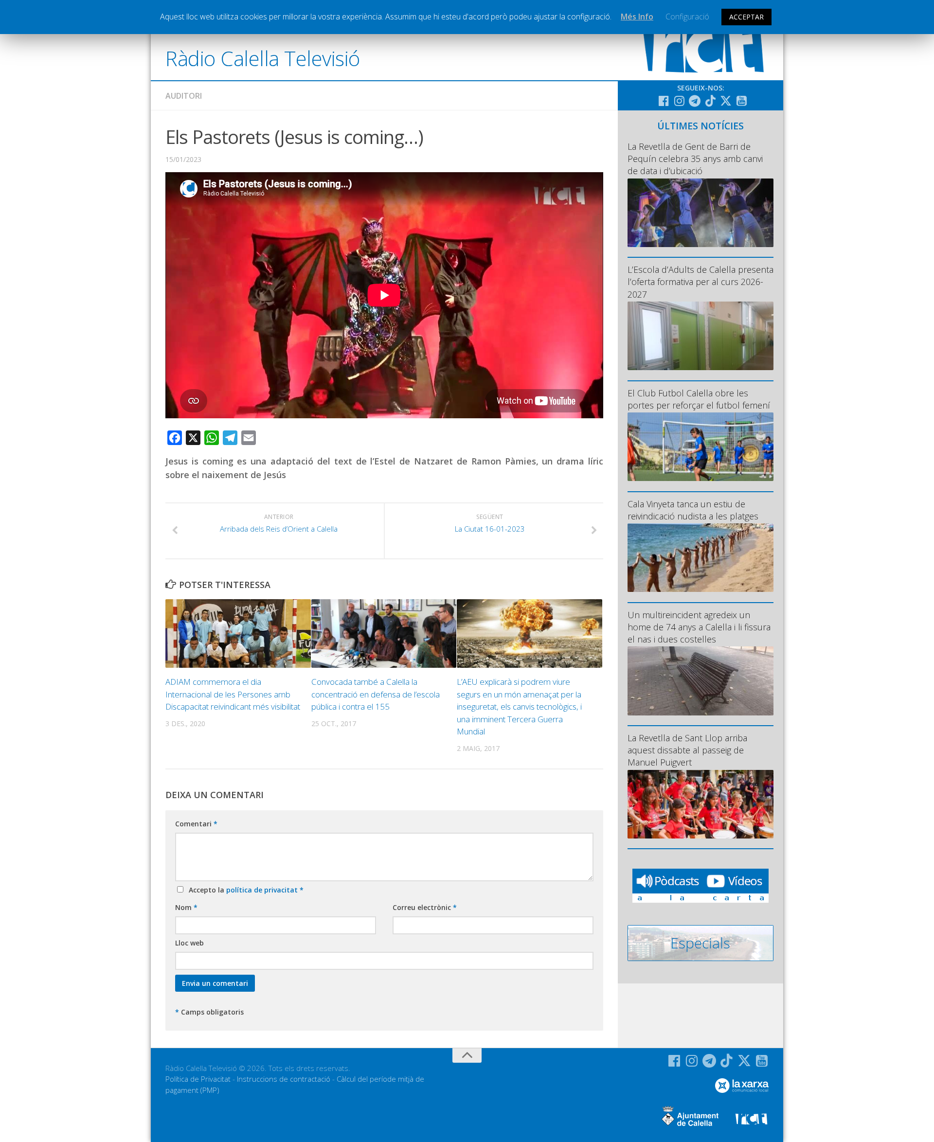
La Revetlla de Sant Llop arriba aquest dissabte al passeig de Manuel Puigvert (687, 750)
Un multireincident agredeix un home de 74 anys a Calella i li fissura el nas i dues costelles (699, 627)
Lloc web (189, 942)
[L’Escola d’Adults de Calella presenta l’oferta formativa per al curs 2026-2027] (700, 336)
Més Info (637, 16)
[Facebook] (663, 101)
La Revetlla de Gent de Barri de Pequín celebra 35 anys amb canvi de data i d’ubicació (695, 159)
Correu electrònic (425, 907)
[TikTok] (710, 101)
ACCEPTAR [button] (746, 16)
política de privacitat (263, 889)
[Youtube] (741, 101)
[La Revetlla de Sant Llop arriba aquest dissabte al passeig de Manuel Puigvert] (700, 804)
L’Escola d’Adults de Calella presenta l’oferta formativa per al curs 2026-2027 (700, 282)
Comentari (196, 823)
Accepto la (244, 889)
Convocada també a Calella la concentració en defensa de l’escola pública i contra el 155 (375, 694)
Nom (186, 907)
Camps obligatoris (209, 1012)
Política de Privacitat (198, 1079)
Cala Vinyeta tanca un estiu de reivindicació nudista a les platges (693, 510)
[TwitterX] (726, 101)
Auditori (183, 95)
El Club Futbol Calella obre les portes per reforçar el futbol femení (699, 399)
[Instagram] (679, 101)
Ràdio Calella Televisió (262, 58)
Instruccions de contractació (283, 1079)
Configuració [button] (687, 16)
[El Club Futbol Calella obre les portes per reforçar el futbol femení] (700, 446)
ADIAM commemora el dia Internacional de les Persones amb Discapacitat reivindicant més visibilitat (232, 694)
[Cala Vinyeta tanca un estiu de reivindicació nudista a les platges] (700, 557)
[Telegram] (694, 101)
